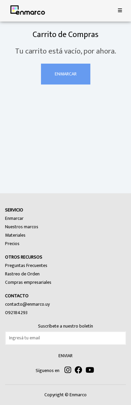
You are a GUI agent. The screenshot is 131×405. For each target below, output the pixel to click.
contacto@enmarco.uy (27, 304)
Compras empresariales (28, 282)
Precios (12, 243)
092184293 (16, 312)
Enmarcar (66, 74)
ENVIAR (65, 356)
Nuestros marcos (21, 227)
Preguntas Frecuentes (26, 265)
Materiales (15, 235)
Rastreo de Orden (22, 274)
